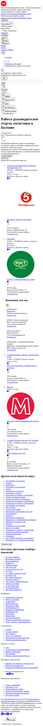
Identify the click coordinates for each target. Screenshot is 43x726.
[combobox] (11, 73)
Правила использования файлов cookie (16, 18)
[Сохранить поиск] (3, 84)
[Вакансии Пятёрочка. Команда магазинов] (24, 199)
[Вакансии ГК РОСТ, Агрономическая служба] (24, 265)
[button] (3, 46)
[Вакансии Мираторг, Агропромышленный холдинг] (24, 406)
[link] (5, 40)
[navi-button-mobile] (3, 53)
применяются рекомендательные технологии (20, 700)
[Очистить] (4, 78)
